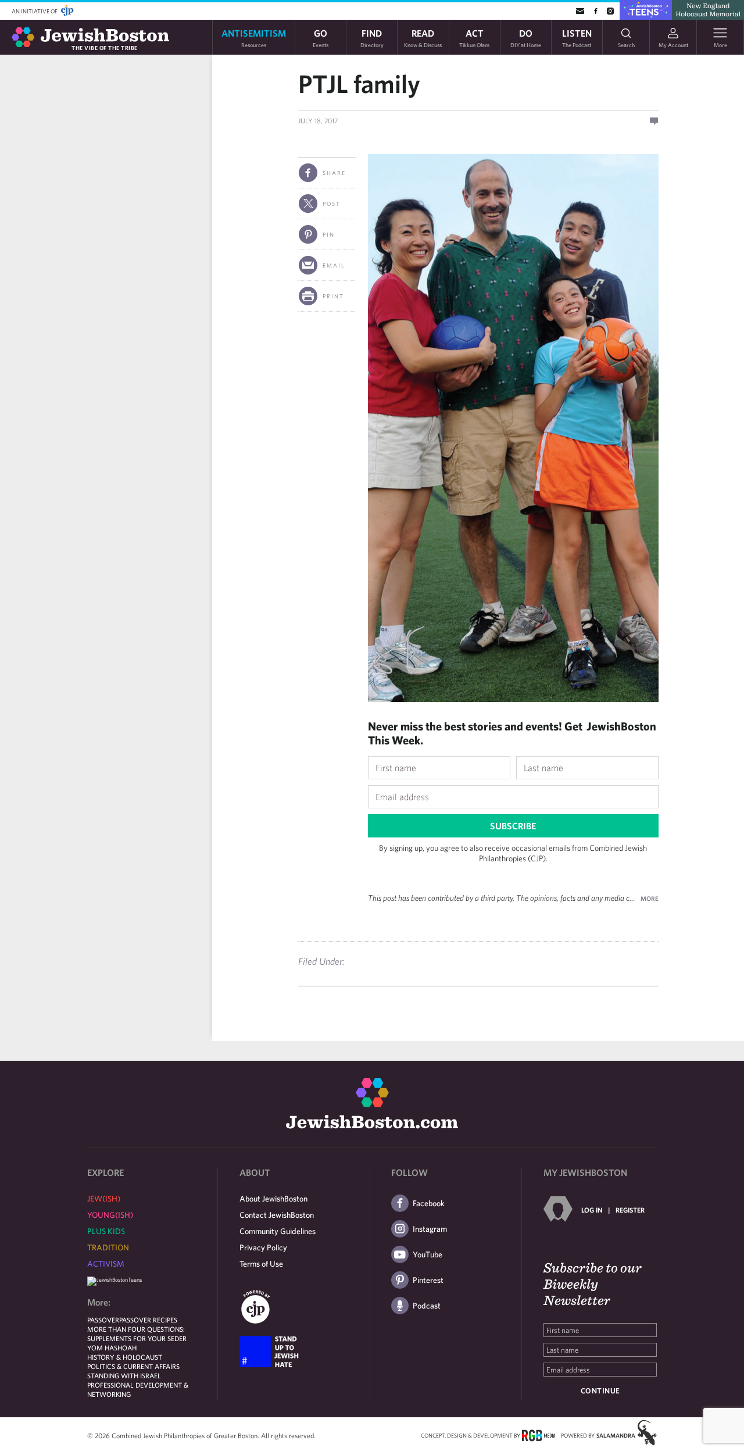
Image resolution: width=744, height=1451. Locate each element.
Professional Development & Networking (137, 1389)
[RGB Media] (538, 1435)
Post (332, 203)
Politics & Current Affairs (133, 1366)
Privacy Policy (263, 1247)
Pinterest (428, 1280)
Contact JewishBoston (276, 1215)
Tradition (108, 1247)
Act (474, 37)
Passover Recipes (148, 1319)
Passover (103, 1319)
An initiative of (35, 11)
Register (630, 1210)
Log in (591, 1210)
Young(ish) (110, 1215)
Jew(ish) (103, 1198)
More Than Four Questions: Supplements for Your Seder (137, 1333)
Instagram (430, 1228)
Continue (600, 1390)
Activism (105, 1263)
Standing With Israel (124, 1375)
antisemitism (253, 37)
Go (320, 37)
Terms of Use (261, 1263)
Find (372, 37)
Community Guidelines (277, 1231)
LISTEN (577, 37)
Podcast (427, 1305)
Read (423, 37)
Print (333, 296)
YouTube (427, 1254)
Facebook (429, 1203)
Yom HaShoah (112, 1347)
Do (525, 37)
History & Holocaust (124, 1357)
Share (334, 172)
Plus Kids (106, 1231)
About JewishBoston (273, 1198)
